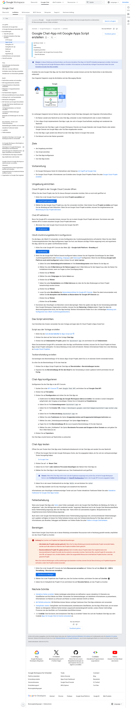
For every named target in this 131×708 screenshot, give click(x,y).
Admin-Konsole (65, 676)
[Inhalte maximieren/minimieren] (45, 43)
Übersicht (34, 2)
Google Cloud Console (67, 682)
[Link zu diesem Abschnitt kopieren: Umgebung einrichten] (56, 184)
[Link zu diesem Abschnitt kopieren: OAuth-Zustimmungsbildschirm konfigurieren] (73, 235)
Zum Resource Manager (45, 574)
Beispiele (48, 12)
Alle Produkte (57, 2)
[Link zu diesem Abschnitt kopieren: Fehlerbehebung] (51, 500)
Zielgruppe (66, 258)
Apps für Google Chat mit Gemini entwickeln (56, 616)
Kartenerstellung (68, 12)
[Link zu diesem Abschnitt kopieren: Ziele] (39, 144)
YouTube (96, 685)
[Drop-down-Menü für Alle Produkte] (63, 2)
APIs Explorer (65, 685)
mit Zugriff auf (83, 171)
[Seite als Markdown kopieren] (52, 37)
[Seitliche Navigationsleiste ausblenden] (23, 704)
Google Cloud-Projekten (42, 349)
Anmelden (125, 2)
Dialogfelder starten (42, 606)
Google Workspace (45, 28)
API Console (52, 388)
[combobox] (95, 2)
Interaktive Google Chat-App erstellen (46, 66)
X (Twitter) (96, 682)
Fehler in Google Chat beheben (97, 520)
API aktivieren (42, 229)
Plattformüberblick (34, 676)
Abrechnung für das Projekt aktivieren (48, 210)
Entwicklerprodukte (34, 679)
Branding (59, 258)
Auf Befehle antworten (43, 602)
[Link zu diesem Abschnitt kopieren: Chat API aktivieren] (51, 215)
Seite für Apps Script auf (58, 334)
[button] (12, 31)
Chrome (60, 696)
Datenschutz (47, 704)
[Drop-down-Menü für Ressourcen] (77, 2)
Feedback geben (110, 34)
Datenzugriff (77, 258)
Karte (56, 505)
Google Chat (45, 2)
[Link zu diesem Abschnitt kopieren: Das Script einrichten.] (56, 319)
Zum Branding (42, 251)
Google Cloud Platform (83, 696)
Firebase (69, 696)
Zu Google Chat (43, 459)
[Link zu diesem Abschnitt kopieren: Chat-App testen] (51, 444)
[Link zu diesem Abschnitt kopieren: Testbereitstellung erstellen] (58, 355)
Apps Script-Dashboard (68, 679)
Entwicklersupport (33, 685)
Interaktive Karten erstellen (45, 594)
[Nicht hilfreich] (116, 28)
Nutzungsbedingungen (35, 688)
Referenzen (26, 12)
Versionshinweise (33, 682)
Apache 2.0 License (111, 636)
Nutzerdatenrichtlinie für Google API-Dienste (77, 292)
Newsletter (96, 679)
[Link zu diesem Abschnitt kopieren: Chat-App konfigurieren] (59, 379)
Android (52, 696)
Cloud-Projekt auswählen (46, 201)
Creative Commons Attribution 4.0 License (78, 636)
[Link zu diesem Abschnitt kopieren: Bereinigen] (45, 528)
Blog (94, 676)
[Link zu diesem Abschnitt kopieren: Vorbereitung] (48, 166)
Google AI (96, 696)
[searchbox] (12, 18)
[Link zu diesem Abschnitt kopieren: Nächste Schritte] (51, 589)
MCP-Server (37, 12)
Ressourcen (71, 2)
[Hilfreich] (113, 28)
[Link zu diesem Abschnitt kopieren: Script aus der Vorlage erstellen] (62, 330)
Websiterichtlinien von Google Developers (67, 638)
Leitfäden (15, 12)
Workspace (19, 2)
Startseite (34, 28)
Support (56, 12)
